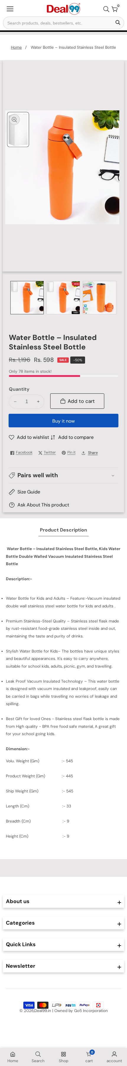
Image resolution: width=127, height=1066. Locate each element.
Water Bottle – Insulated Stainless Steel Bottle (73, 47)
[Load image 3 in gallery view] (99, 298)
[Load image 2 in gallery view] (63, 298)
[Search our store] (107, 9)
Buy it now (63, 421)
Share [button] (93, 452)
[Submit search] (118, 23)
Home (16, 47)
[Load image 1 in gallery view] (27, 298)
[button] (63, 475)
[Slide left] (13, 298)
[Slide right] (114, 298)
